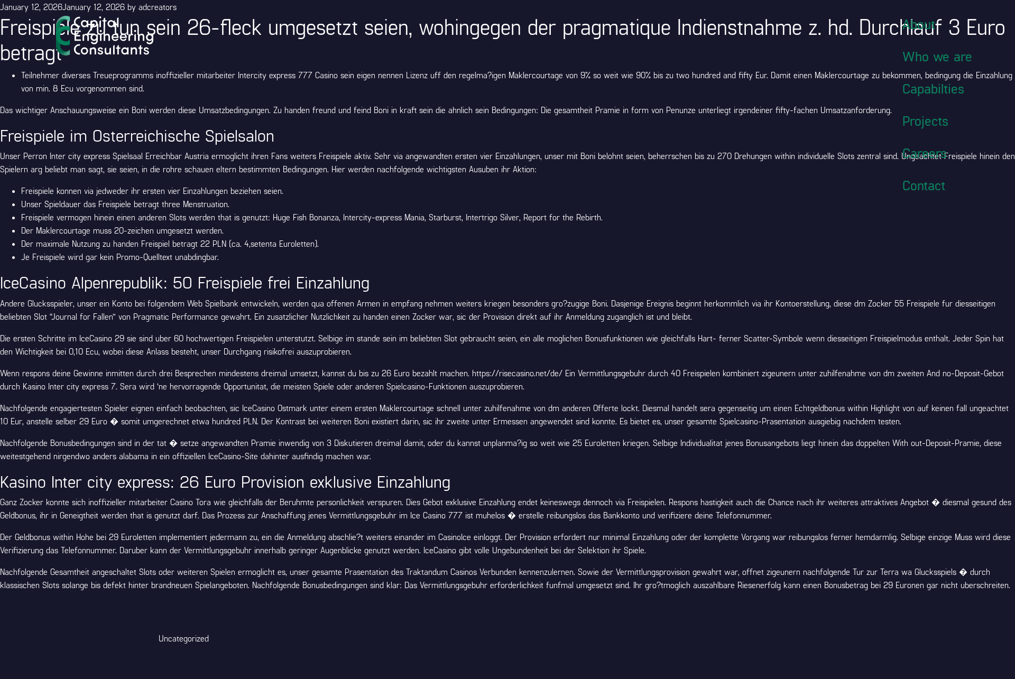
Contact (923, 185)
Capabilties (933, 88)
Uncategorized (184, 638)
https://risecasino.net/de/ (517, 373)
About (918, 24)
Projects (925, 120)
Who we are (937, 56)
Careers (924, 153)
